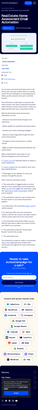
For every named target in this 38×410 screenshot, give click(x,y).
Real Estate (5, 68)
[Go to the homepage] (10, 3)
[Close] (29, 384)
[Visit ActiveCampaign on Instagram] (13, 401)
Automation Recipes (7, 8)
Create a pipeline (9, 167)
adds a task (30, 206)
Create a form (8, 161)
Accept (16, 393)
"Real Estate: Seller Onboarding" (15, 191)
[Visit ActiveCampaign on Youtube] (16, 401)
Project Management (8, 61)
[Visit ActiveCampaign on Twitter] (3, 401)
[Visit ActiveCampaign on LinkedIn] (9, 401)
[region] (16, 388)
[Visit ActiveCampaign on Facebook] (6, 401)
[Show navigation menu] (34, 3)
